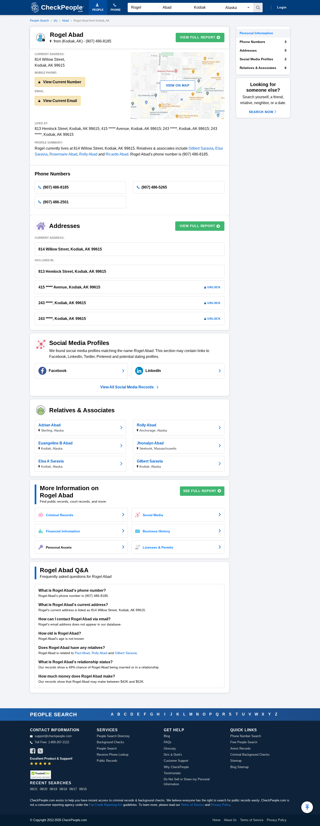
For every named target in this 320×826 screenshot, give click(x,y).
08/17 (73, 789)
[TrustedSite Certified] (40, 774)
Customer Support (176, 760)
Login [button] (282, 7)
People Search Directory (113, 736)
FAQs (167, 742)
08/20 (43, 789)
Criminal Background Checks (250, 754)
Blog (167, 736)
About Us (230, 820)
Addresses (263, 50)
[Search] (258, 7)
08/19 (53, 789)
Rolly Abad (88, 154)
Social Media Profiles (263, 59)
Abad (65, 20)
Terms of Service (192, 805)
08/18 (63, 789)
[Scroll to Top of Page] (307, 807)
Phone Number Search (245, 736)
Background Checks (110, 742)
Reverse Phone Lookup (112, 754)
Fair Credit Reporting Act (105, 805)
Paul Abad (82, 653)
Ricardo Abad (117, 154)
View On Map (178, 85)
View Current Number (61, 82)
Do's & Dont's (173, 754)
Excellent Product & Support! (51, 758)
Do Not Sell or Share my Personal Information (187, 781)
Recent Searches (50, 783)
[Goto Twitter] (40, 751)
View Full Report (197, 37)
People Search (39, 20)
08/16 (83, 789)
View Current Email (59, 101)
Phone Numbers (263, 42)
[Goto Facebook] (33, 751)
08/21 (33, 789)
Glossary (170, 748)
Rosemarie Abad (63, 154)
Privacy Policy (220, 805)
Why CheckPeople (176, 767)
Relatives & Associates (263, 68)
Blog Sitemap (239, 767)
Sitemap (236, 760)
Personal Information (256, 33)
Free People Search (243, 742)
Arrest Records (240, 748)
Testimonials (172, 773)
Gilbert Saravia (201, 148)
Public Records (107, 760)
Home (216, 820)
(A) (55, 20)
